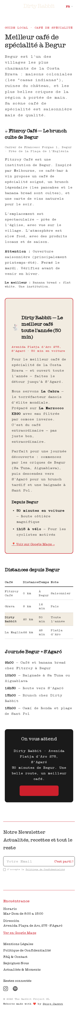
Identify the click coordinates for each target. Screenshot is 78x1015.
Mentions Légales (18, 944)
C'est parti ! (63, 861)
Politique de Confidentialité (45, 869)
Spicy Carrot (53, 1003)
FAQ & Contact (15, 956)
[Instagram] (5, 988)
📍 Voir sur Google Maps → (33, 544)
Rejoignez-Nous (16, 963)
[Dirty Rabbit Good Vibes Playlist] (15, 988)
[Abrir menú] (6, 6)
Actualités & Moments (22, 969)
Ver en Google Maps (19, 932)
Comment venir (39, 791)
